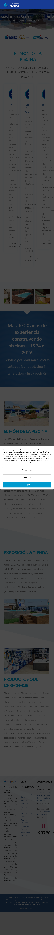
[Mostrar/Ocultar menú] (48, 5)
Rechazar (27, 477)
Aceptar (27, 484)
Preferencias (27, 470)
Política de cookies (34, 463)
